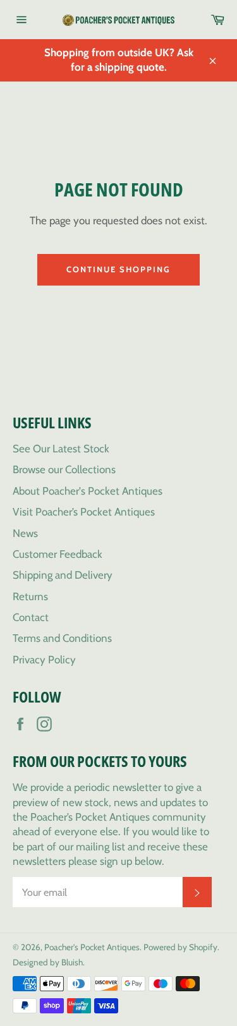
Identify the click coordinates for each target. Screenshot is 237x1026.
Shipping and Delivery (62, 575)
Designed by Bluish (48, 962)
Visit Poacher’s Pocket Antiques (84, 511)
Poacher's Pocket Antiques (92, 947)
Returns (30, 596)
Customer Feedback (57, 554)
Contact (31, 617)
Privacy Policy (44, 659)
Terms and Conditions (62, 638)
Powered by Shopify (180, 947)
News (25, 533)
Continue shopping (118, 269)
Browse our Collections (64, 469)
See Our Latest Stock (61, 448)
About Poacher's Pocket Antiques (87, 491)
